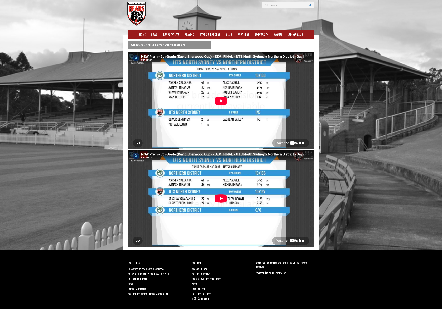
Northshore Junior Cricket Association (148, 294)
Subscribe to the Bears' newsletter (146, 269)
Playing (189, 35)
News (154, 35)
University (261, 35)
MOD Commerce (200, 299)
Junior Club (295, 35)
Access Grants (199, 269)
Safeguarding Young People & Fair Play (148, 274)
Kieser (195, 284)
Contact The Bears (137, 279)
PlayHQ (131, 284)
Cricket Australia (137, 289)
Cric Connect (198, 289)
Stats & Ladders (210, 35)
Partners (243, 35)
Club (229, 35)
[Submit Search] (310, 5)
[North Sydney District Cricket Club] (136, 13)
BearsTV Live (171, 35)
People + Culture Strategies (206, 279)
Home (142, 35)
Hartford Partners (201, 294)
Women (278, 35)
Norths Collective (201, 274)
